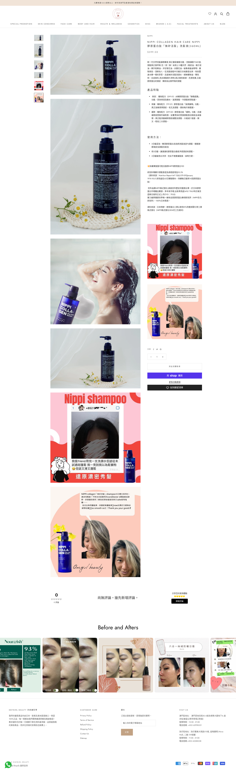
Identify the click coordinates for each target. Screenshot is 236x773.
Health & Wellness (111, 24)
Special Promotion (21, 24)
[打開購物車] (228, 13)
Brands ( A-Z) (163, 24)
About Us (209, 24)
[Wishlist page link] (209, 13)
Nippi (150, 36)
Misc (148, 24)
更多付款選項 (174, 382)
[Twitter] (157, 349)
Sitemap (83, 738)
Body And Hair (86, 24)
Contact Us (84, 733)
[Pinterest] (160, 349)
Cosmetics (134, 24)
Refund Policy (85, 724)
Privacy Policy (86, 715)
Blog (222, 24)
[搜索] (221, 13)
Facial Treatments (187, 24)
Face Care (66, 24)
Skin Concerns (46, 24)
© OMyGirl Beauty (20, 762)
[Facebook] (153, 349)
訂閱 (127, 732)
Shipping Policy (86, 729)
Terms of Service (87, 720)
